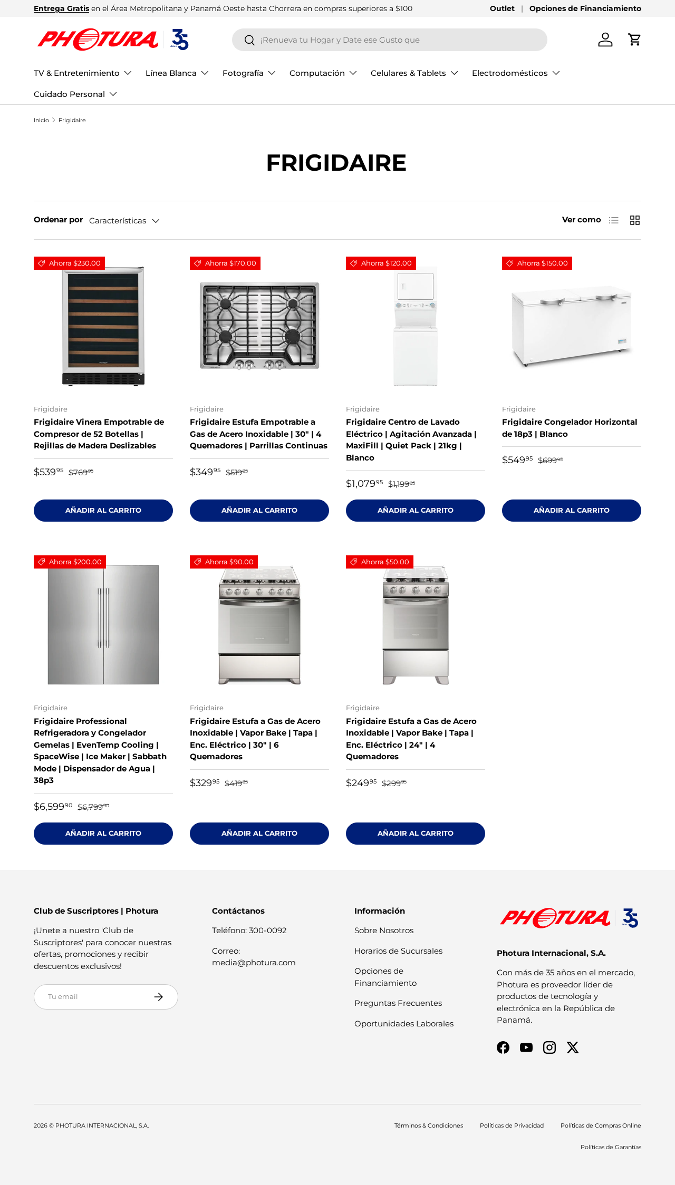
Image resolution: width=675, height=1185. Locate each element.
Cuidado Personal (69, 94)
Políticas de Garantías (611, 1147)
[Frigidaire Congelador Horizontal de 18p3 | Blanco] (571, 326)
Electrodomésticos (510, 73)
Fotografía (243, 73)
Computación (317, 73)
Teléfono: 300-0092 (249, 930)
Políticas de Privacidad (512, 1125)
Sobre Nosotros (383, 930)
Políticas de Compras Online (601, 1125)
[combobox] (390, 39)
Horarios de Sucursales (398, 951)
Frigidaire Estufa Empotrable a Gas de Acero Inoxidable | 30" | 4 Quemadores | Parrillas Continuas (258, 434)
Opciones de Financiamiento (585, 8)
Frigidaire (72, 120)
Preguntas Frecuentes (398, 1003)
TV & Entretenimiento (77, 73)
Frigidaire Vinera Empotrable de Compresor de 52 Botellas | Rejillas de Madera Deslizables (99, 434)
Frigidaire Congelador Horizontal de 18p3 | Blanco (570, 428)
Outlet (502, 8)
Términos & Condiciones (428, 1125)
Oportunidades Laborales (404, 1023)
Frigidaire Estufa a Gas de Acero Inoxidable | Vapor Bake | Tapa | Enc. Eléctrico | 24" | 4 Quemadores (411, 739)
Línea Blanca (171, 73)
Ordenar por (58, 219)
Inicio (41, 120)
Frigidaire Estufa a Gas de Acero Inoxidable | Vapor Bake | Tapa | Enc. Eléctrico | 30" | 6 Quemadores (255, 739)
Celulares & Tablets (408, 73)
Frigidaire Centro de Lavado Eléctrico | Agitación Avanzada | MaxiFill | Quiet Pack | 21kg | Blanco (411, 440)
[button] (635, 39)
